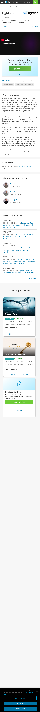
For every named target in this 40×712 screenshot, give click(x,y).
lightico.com (6, 81)
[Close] (37, 691)
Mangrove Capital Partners (27, 166)
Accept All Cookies (20, 708)
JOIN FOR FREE (20, 69)
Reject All (20, 703)
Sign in (29, 2)
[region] (20, 700)
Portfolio (10, 7)
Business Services (8, 84)
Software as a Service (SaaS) (24, 84)
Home (3, 7)
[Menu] (2, 2)
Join (35, 2)
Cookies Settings (20, 698)
